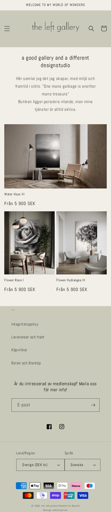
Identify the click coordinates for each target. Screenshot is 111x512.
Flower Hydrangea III (70, 280)
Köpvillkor (19, 349)
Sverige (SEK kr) (34, 464)
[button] (7, 28)
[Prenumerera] (93, 405)
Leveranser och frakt (28, 337)
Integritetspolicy (24, 324)
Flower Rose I (14, 280)
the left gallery (49, 505)
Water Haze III (14, 194)
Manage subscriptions (55, 510)
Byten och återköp (26, 363)
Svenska (77, 464)
